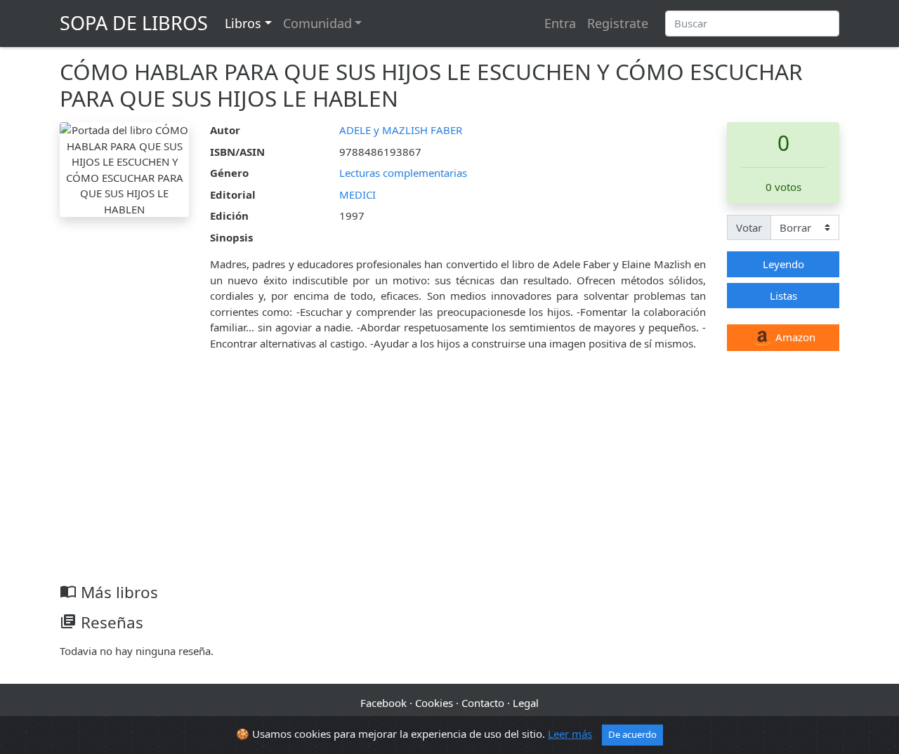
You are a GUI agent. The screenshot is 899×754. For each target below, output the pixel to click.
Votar (749, 227)
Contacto (482, 703)
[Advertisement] (449, 477)
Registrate (617, 23)
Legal (526, 703)
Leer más (570, 734)
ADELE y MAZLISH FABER (400, 130)
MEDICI (357, 194)
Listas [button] (783, 296)
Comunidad (317, 23)
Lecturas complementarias (403, 173)
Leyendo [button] (783, 264)
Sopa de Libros (134, 23)
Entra (560, 23)
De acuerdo (632, 734)
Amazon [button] (794, 337)
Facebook (383, 703)
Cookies (434, 703)
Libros (243, 23)
